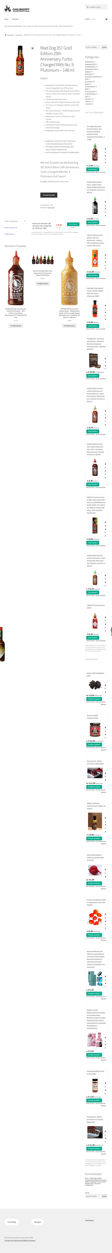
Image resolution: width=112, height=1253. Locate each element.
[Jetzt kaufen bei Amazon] (95, 689)
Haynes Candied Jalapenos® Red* (92, 716)
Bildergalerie (9, 234)
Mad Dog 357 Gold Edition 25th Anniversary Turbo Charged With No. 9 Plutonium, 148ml (41, 226)
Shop (6, 19)
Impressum (89, 1220)
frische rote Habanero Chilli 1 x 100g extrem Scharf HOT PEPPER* (96, 902)
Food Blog (11, 1222)
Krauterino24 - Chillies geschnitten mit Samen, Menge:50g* (95, 1119)
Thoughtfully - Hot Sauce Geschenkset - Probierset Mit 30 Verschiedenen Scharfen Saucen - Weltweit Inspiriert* (96, 344)
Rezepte (15, 19)
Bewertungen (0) (11, 227)
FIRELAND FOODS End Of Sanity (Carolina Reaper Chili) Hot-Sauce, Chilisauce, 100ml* (95, 292)
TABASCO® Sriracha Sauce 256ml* (96, 606)
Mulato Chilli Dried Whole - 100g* (96, 674)
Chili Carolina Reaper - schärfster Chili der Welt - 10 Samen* (95, 857)
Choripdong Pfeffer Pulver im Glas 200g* (95, 1072)
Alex (86, 1178)
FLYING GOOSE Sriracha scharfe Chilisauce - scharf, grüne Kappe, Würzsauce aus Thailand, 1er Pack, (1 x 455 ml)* (96, 560)
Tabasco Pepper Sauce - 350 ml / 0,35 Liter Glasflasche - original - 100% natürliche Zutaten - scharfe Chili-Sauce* (96, 240)
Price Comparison (11, 221)
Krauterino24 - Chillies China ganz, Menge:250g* (95, 762)
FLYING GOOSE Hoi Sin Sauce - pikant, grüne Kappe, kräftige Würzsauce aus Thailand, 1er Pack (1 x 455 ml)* (96, 187)
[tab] (16, 221)
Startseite (10, 35)
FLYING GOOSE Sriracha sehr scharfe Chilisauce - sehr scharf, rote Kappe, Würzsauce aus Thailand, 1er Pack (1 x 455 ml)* (95, 449)
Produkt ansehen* (94, 699)
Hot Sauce (19, 35)
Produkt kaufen (49, 195)
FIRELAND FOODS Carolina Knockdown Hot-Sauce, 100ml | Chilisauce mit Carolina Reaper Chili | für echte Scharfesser (96, 1181)
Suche (104, 47)
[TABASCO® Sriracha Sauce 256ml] (95, 629)
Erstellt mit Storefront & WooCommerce (20, 1240)
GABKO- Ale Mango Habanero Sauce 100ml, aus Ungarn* (96, 805)
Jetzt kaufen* (73, 224)
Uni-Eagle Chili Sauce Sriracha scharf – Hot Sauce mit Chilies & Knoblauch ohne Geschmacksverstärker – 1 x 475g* (96, 132)
